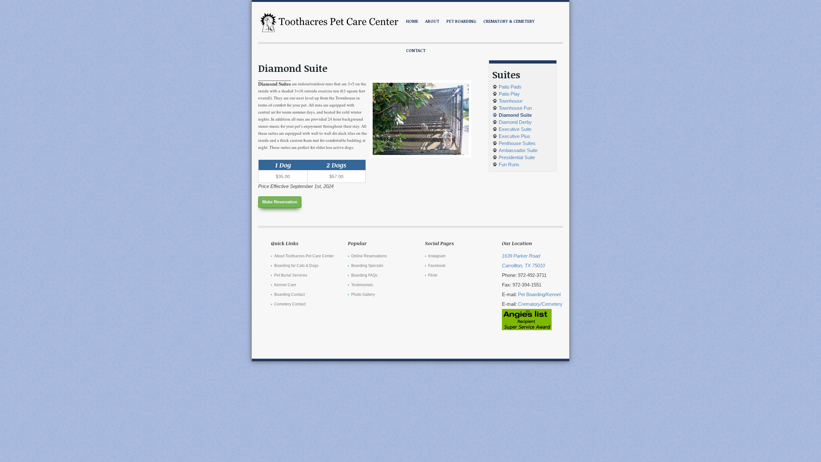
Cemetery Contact (290, 304)
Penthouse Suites (517, 143)
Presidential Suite (517, 157)
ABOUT (432, 21)
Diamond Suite (515, 115)
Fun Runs (509, 164)
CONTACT (416, 50)
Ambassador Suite (518, 150)
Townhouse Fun (515, 108)
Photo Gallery (363, 294)
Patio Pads (510, 87)
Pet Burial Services (290, 275)
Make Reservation (279, 202)
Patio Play (509, 94)
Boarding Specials (367, 265)
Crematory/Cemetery (540, 304)
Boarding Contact (289, 294)
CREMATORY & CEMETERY (509, 21)
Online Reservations (369, 256)
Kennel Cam (285, 285)
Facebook (436, 265)
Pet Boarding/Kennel (539, 294)
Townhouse (510, 101)
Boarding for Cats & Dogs (296, 265)
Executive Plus (514, 136)
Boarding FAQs (364, 275)
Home (412, 21)
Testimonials (362, 285)
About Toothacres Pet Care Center (304, 256)
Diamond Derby (515, 122)
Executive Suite (515, 129)
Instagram (436, 256)
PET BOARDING (461, 21)
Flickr (432, 275)
